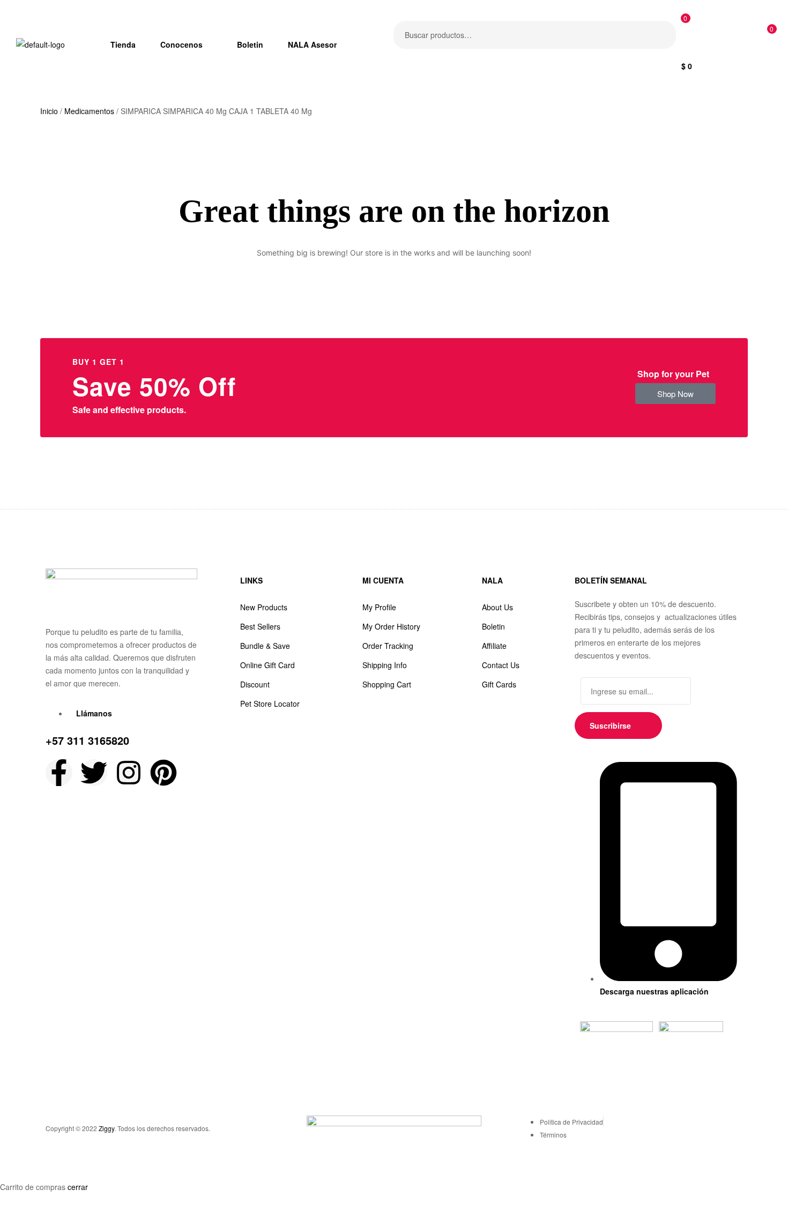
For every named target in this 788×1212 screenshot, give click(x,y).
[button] (675, 393)
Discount (255, 684)
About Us (497, 607)
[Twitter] (93, 772)
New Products (263, 607)
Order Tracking (387, 645)
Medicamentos (89, 111)
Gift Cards (499, 684)
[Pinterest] (163, 772)
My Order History (391, 626)
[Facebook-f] (59, 772)
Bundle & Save (265, 645)
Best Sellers (260, 626)
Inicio (49, 111)
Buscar (661, 35)
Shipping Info (384, 665)
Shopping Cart (386, 684)
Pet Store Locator (270, 703)
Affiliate (494, 645)
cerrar (78, 1186)
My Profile (379, 607)
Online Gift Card (267, 665)
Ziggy (106, 1128)
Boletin (493, 626)
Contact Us (500, 665)
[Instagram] (128, 772)
